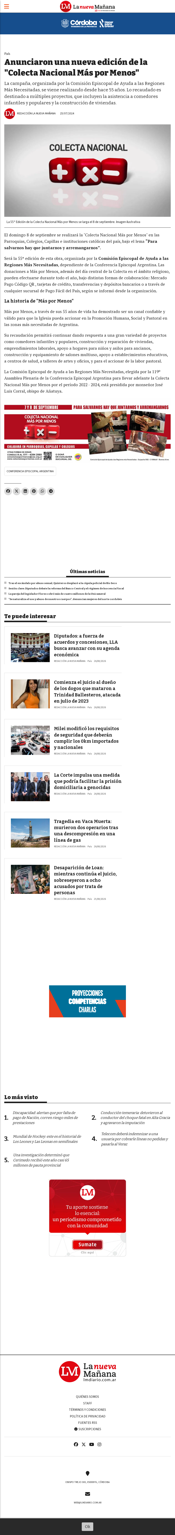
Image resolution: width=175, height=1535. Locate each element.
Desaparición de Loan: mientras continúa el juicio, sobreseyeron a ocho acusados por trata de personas (85, 880)
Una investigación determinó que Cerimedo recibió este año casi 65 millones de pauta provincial (41, 1160)
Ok (87, 1526)
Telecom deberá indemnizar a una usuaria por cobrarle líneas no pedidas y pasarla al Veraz (134, 1139)
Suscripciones (89, 1429)
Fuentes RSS (87, 1422)
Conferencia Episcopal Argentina (30, 471)
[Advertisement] (87, 530)
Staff (87, 1403)
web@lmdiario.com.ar (87, 1502)
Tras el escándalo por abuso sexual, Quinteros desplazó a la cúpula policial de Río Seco (63, 583)
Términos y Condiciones (87, 1409)
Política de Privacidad (87, 1416)
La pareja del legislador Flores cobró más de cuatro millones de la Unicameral (57, 593)
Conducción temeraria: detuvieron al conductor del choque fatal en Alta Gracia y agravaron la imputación (135, 1118)
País (7, 53)
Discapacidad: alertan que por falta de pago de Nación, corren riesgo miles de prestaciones (45, 1118)
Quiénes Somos (87, 1396)
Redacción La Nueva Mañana (36, 113)
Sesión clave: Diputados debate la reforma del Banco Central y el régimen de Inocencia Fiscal (66, 588)
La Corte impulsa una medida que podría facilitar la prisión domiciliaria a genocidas (88, 781)
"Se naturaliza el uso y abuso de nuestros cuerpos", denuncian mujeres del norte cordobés (65, 599)
